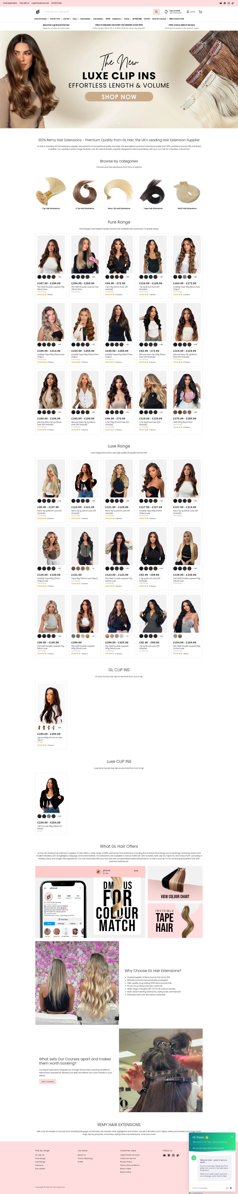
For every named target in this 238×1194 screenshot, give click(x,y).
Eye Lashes (40, 1190)
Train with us (24, 3)
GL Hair (40, 764)
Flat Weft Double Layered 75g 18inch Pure (50, 309)
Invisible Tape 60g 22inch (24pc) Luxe (48, 600)
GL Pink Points (56, 3)
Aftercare (137, 19)
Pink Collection (176, 19)
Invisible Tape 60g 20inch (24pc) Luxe (150, 533)
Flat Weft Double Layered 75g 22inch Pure (84, 309)
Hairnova (116, 19)
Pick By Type (55, 19)
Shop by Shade (40, 19)
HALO (75, 19)
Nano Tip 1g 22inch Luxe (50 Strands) (83, 533)
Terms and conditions (130, 1186)
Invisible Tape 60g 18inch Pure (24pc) (186, 309)
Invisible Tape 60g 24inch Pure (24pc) (118, 376)
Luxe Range (98, 19)
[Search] (156, 12)
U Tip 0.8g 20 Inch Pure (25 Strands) (117, 444)
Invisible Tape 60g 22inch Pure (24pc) (84, 376)
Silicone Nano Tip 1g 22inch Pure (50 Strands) (49, 444)
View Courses (47, 1103)
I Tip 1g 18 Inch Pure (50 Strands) (149, 309)
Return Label (125, 1190)
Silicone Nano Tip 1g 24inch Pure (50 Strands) (83, 444)
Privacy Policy (126, 1183)
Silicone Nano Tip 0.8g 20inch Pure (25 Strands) (152, 376)
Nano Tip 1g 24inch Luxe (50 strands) (117, 533)
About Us (82, 1176)
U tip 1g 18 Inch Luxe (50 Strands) (149, 600)
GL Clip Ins (39, 1176)
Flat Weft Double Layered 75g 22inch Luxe (118, 600)
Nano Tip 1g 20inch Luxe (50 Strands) (185, 533)
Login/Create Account (40, 3)
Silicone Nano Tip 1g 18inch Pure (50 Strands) (185, 376)
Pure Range (85, 19)
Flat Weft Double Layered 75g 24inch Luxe (186, 600)
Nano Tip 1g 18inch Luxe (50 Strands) (49, 533)
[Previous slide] (6, 90)
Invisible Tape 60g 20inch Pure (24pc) (50, 376)
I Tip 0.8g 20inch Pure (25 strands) (116, 309)
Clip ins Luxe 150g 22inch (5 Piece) (49, 848)
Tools (127, 19)
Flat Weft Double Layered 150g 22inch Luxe (82, 668)
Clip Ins (66, 19)
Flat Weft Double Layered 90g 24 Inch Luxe (186, 668)
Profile (80, 1183)
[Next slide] (231, 90)
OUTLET (147, 19)
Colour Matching (85, 1180)
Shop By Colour (159, 19)
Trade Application (10, 3)
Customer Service (128, 1180)
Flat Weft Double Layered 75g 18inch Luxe (50, 668)
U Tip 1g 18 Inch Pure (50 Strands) (149, 444)
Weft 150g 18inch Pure (183, 443)
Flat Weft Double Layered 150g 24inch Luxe (116, 668)
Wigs (108, 19)
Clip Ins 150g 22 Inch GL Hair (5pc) (49, 760)
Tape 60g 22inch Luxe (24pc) (84, 599)
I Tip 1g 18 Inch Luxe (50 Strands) (149, 668)
